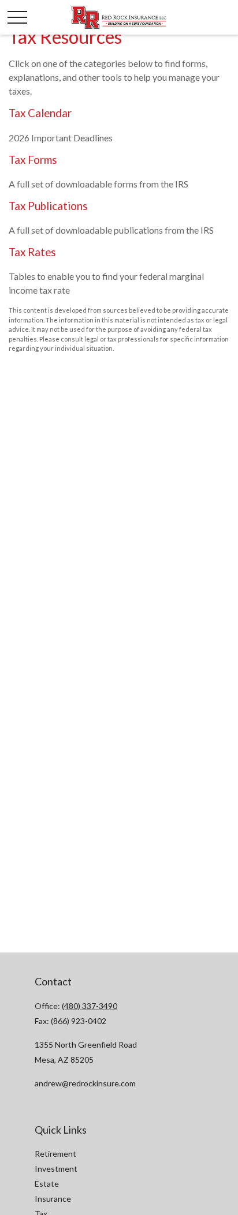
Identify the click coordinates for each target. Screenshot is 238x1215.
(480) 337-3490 (89, 1006)
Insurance (53, 1198)
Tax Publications (48, 206)
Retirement (55, 1153)
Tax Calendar (40, 113)
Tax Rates (32, 252)
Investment (56, 1168)
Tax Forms (33, 159)
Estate (47, 1183)
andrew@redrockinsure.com (85, 1083)
